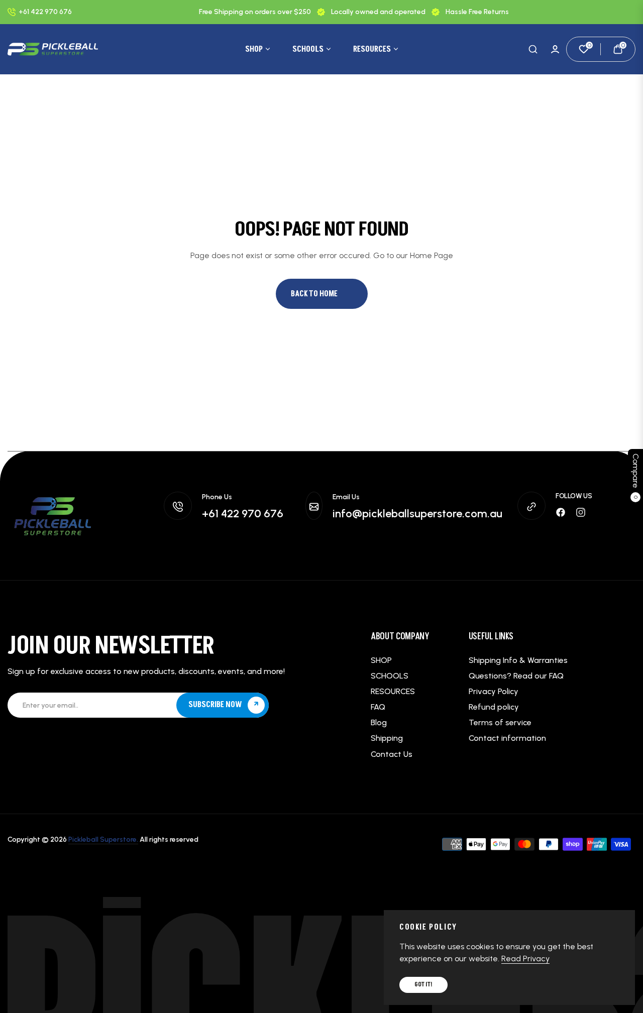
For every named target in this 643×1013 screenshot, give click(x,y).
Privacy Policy (493, 691)
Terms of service (500, 722)
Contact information (507, 738)
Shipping (387, 738)
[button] (533, 49)
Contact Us (391, 754)
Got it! (423, 984)
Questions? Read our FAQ (516, 676)
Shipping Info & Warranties (518, 660)
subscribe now (216, 704)
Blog (379, 722)
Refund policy (494, 707)
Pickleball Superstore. (103, 839)
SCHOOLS (389, 676)
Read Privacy (525, 958)
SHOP (381, 660)
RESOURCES (393, 691)
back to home (314, 293)
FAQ (378, 707)
